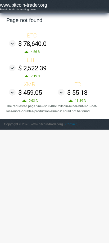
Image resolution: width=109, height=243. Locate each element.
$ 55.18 (77, 92)
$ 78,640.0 (32, 44)
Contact (70, 124)
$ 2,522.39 (32, 68)
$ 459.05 (30, 92)
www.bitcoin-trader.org (23, 5)
